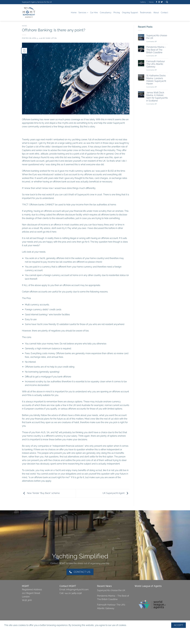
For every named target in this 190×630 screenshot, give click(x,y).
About (156, 12)
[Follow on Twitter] (162, 2)
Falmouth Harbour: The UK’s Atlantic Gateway (155, 64)
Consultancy (106, 12)
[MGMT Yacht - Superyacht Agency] (36, 12)
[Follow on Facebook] (156, 2)
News (151, 2)
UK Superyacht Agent (114, 493)
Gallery (143, 2)
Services (82, 12)
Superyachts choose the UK (156, 37)
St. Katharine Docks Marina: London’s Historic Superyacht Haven (156, 79)
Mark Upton (51, 38)
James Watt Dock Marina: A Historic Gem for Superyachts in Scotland (157, 96)
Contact (164, 12)
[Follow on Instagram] (159, 2)
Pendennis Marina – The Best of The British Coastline (156, 50)
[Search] (167, 2)
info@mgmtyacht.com (77, 589)
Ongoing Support (130, 12)
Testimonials (145, 12)
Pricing (116, 12)
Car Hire (94, 12)
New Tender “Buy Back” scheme (43, 493)
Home (74, 12)
